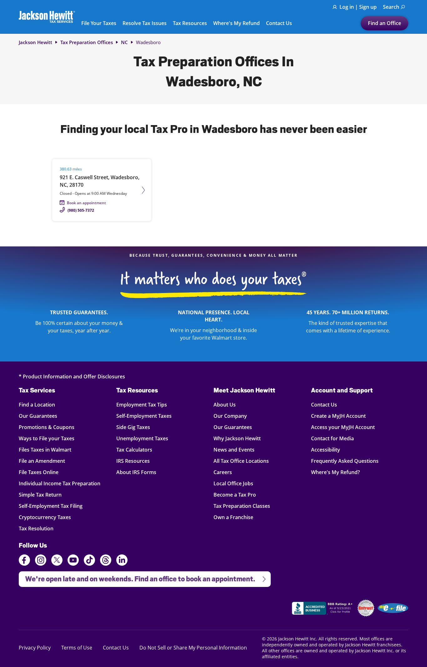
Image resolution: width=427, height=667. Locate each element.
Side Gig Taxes (133, 427)
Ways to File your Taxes (46, 438)
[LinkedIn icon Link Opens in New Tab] (122, 562)
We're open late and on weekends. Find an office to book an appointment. (137, 577)
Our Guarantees (38, 415)
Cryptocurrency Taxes (45, 517)
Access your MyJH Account (343, 427)
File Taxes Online (38, 472)
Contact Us (279, 23)
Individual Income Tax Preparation (59, 483)
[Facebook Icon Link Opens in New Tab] (24, 561)
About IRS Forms (136, 472)
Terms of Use (76, 647)
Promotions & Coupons (46, 427)
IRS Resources (133, 460)
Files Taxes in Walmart (45, 449)
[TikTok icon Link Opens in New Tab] (89, 561)
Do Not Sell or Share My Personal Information (193, 647)
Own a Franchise (233, 517)
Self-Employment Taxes (144, 415)
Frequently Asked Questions (345, 460)
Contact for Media (332, 438)
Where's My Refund (236, 23)
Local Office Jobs (233, 483)
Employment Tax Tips (141, 404)
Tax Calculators (134, 449)
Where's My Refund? (335, 472)
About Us (225, 404)
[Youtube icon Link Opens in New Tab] (73, 561)
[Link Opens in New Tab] (323, 609)
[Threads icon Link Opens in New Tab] (105, 561)
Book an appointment (86, 202)
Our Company (230, 415)
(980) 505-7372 (81, 210)
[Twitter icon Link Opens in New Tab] (57, 561)
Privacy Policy (35, 647)
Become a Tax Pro (235, 494)
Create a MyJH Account (338, 415)
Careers (223, 472)
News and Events (234, 449)
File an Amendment (42, 460)
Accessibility (325, 449)
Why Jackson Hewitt (237, 438)
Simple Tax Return (40, 494)
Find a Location (37, 404)
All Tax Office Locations (241, 460)
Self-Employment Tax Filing (51, 505)
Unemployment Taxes (142, 438)
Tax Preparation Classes (242, 505)
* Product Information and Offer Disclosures (72, 376)
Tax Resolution (37, 528)
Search (391, 6)
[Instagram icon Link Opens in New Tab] (40, 561)
